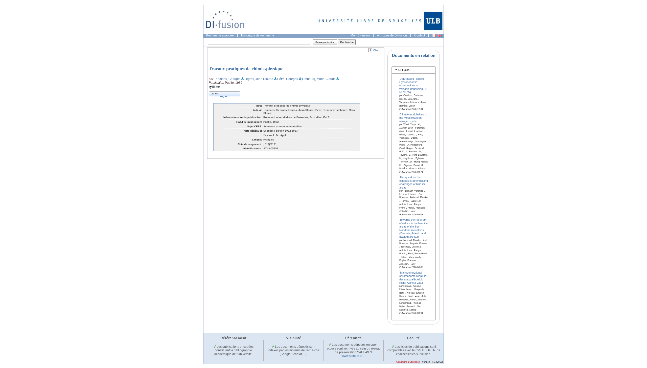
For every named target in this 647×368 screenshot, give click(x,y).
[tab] (413, 70)
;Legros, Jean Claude (258, 79)
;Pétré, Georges (287, 79)
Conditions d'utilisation (408, 362)
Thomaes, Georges (227, 79)
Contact (419, 35)
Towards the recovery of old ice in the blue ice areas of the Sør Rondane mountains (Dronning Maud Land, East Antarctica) (413, 228)
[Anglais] (439, 35)
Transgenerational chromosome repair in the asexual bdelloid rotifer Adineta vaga (412, 277)
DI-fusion (403, 69)
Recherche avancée (220, 35)
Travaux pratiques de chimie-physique (246, 68)
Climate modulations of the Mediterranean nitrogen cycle (413, 117)
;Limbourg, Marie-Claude (318, 79)
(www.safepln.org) (353, 356)
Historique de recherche (257, 35)
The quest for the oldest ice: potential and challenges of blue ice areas (413, 182)
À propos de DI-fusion (392, 35)
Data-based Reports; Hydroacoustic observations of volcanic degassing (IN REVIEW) (413, 85)
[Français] (434, 35)
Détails (215, 94)
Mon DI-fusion (360, 35)
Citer (376, 50)
